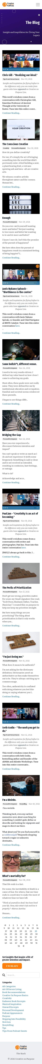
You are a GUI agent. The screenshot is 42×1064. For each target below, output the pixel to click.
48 (21, 943)
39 (11, 940)
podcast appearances (12, 1013)
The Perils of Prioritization (16, 587)
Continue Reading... (11, 113)
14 (28, 928)
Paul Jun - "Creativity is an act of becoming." (20, 515)
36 (31, 937)
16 (37, 928)
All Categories (9, 986)
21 (26, 931)
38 (6, 940)
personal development (18, 148)
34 (21, 937)
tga (4, 1028)
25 (11, 934)
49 (26, 943)
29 (31, 934)
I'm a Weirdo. (9, 799)
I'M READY (12, 966)
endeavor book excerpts (13, 1001)
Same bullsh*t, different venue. (19, 364)
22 (31, 931)
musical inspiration (11, 1004)
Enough (6, 217)
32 (11, 937)
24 (5, 934)
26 (16, 934)
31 (6, 937)
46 (11, 943)
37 (36, 937)
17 (6, 931)
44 (36, 940)
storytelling (23, 804)
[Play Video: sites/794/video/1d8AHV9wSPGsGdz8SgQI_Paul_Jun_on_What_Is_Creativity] (21, 497)
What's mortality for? (14, 876)
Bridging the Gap (11, 435)
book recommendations (13, 992)
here (17, 326)
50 (31, 943)
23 (36, 931)
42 (26, 940)
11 (13, 928)
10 (9, 928)
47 (16, 943)
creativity (6, 148)
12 (18, 928)
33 (16, 937)
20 (20, 931)
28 (26, 934)
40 (16, 940)
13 (23, 928)
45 (6, 943)
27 (21, 934)
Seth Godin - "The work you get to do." (20, 729)
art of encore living (11, 989)
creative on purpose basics (15, 995)
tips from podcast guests (11, 79)
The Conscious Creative (15, 144)
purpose (6, 1016)
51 (36, 943)
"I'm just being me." (13, 656)
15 (33, 928)
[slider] (20, 69)
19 (16, 931)
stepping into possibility (14, 1019)
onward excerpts (10, 1007)
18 (11, 931)
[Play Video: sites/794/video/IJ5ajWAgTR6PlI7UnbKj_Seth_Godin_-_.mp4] (21, 711)
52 (19, 946)
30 (36, 934)
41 (21, 940)
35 (26, 937)
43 (31, 940)
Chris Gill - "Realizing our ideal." (19, 75)
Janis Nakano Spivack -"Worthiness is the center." (17, 290)
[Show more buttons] (37, 69)
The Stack (21, 1053)
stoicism (6, 1022)
